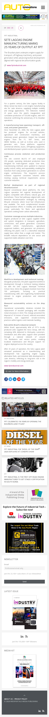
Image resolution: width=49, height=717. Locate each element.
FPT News (7, 446)
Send (24, 581)
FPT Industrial (11, 35)
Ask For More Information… (18, 371)
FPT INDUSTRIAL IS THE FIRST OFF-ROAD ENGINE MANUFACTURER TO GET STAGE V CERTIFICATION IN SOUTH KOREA (24, 479)
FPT (5, 474)
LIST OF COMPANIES (12, 704)
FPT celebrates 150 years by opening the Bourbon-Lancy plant (22, 422)
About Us (8, 699)
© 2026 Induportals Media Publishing (21, 701)
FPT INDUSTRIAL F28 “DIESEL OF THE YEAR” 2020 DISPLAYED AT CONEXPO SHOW (22, 450)
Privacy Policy (21, 699)
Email (6, 564)
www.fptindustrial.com (16, 65)
